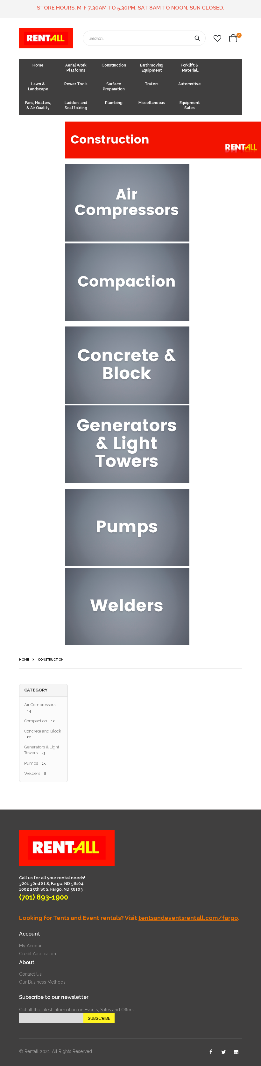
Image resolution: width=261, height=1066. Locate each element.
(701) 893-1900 (43, 897)
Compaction (35, 721)
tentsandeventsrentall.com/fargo (188, 918)
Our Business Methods (42, 982)
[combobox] (144, 38)
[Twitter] (223, 1052)
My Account (31, 945)
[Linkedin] (236, 1052)
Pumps (31, 763)
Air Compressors (39, 704)
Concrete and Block (42, 731)
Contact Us (30, 974)
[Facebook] (210, 1052)
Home (24, 659)
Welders (32, 773)
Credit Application (37, 953)
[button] (217, 38)
